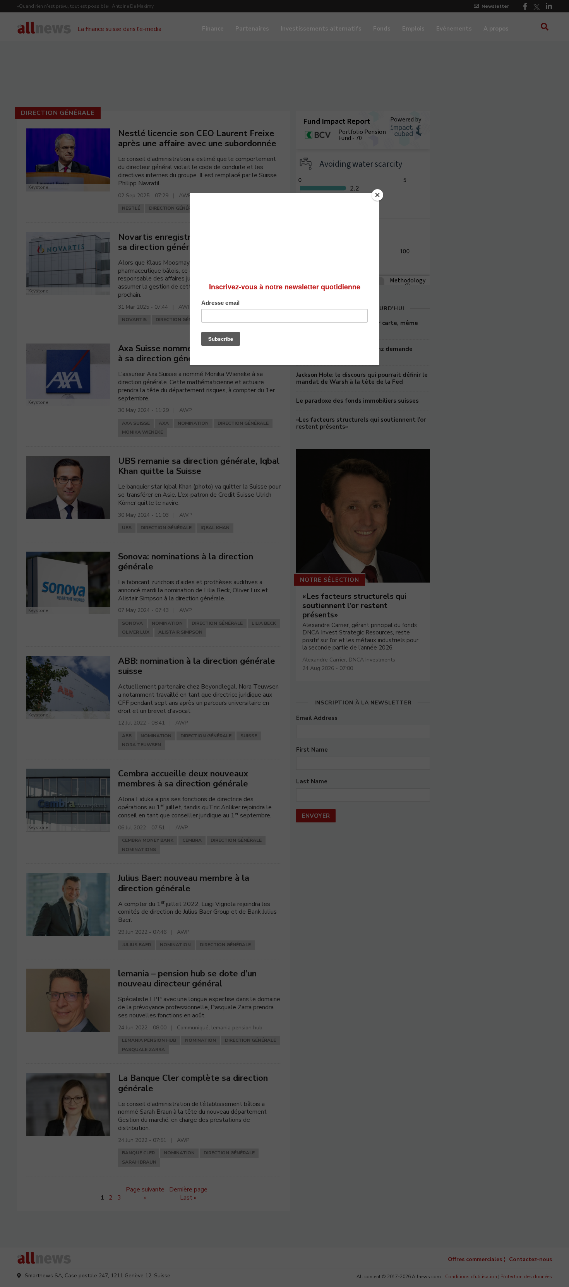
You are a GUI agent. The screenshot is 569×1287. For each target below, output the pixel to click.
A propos (496, 28)
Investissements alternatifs (321, 28)
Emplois (413, 28)
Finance (213, 28)
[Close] (377, 195)
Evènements (454, 28)
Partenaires (252, 28)
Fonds (382, 28)
